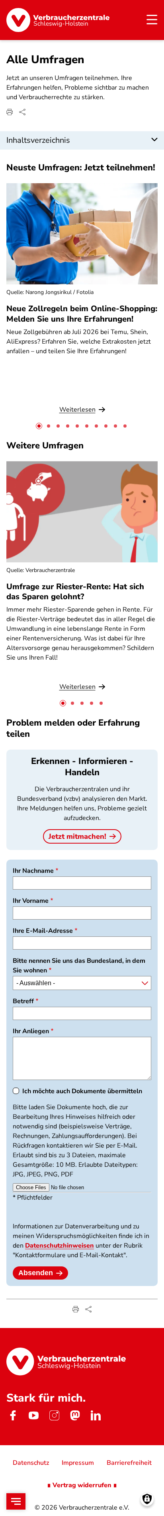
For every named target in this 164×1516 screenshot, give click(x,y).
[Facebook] (12, 1415)
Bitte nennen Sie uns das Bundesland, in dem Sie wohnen (79, 965)
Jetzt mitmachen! (77, 836)
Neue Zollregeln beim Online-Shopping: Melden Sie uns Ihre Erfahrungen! (81, 313)
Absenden (35, 1273)
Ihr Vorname (31, 900)
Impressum (78, 1462)
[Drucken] (9, 112)
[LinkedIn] (95, 1415)
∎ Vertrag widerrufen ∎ (82, 1485)
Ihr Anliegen (31, 1031)
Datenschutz (31, 1462)
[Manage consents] (147, 1499)
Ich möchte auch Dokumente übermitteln (82, 1091)
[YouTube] (33, 1415)
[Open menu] (15, 1501)
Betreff (23, 1001)
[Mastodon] (74, 1415)
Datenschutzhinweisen (59, 1245)
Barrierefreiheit (129, 1462)
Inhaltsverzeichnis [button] (38, 140)
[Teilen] (22, 112)
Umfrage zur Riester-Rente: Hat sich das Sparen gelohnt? (75, 591)
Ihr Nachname (33, 870)
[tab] (39, 426)
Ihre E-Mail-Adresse (43, 930)
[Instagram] (54, 1415)
